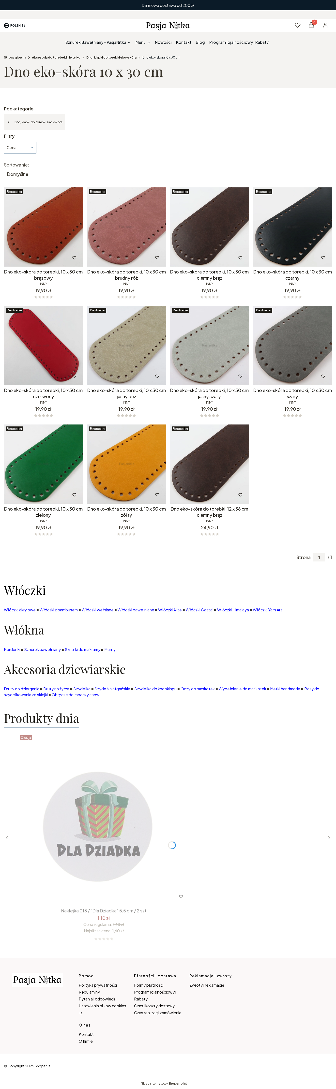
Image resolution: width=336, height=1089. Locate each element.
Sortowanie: (16, 164)
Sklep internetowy (162, 1083)
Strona (303, 557)
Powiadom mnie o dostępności (202, 495)
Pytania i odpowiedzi (97, 998)
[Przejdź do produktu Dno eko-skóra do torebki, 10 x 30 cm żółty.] (126, 464)
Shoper (41, 1066)
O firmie (86, 1041)
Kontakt (86, 1034)
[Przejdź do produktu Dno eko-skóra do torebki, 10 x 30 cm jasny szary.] (209, 345)
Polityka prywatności (98, 985)
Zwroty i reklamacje (206, 985)
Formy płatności (149, 985)
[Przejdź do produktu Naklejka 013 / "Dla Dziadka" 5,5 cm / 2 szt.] (104, 819)
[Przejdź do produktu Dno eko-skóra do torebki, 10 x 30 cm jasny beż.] (126, 345)
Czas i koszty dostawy (154, 1005)
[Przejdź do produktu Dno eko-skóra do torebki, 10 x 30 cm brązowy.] (43, 227)
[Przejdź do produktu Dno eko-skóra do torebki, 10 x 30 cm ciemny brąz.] (209, 227)
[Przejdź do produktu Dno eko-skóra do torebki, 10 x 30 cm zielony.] (43, 464)
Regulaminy (89, 992)
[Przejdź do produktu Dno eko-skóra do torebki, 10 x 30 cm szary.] (292, 345)
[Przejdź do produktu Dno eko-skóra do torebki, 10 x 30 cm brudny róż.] (126, 227)
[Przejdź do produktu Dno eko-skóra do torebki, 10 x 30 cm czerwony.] (43, 345)
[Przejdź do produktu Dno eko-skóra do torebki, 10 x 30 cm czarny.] (292, 227)
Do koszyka (33, 258)
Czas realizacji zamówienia (157, 1012)
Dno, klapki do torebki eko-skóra (111, 57)
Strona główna (15, 57)
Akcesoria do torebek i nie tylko (56, 57)
